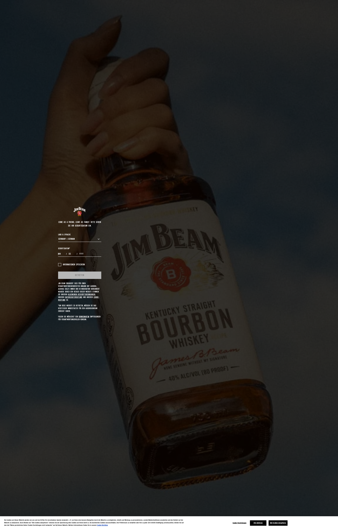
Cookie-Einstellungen (240, 523)
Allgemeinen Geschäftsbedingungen (81, 294)
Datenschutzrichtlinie (73, 297)
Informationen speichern (74, 264)
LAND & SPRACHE (64, 235)
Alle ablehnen (258, 523)
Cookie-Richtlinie (102, 525)
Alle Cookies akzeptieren (278, 523)
